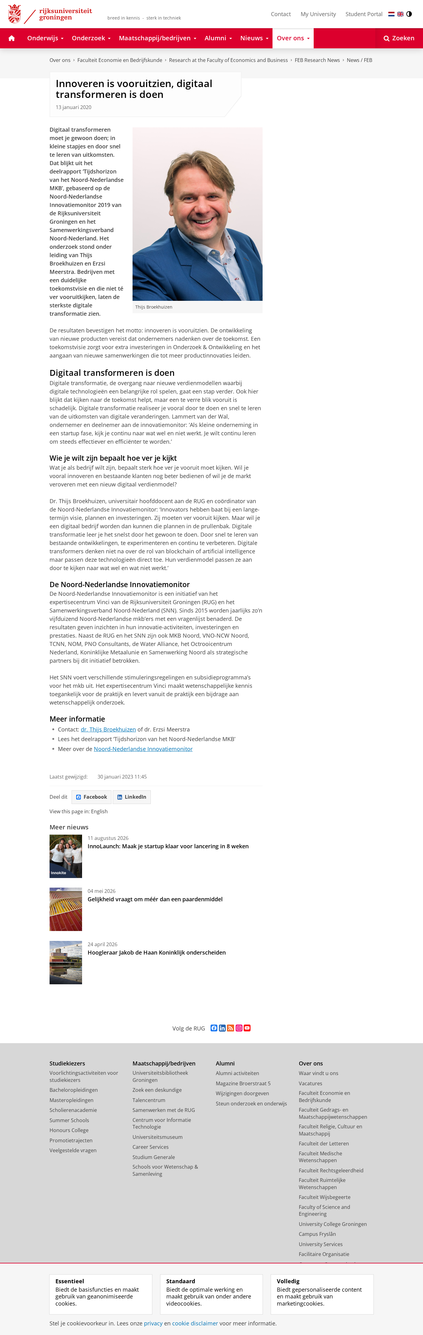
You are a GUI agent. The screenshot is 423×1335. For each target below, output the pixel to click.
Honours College (69, 1130)
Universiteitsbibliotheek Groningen (160, 1076)
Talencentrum (149, 1100)
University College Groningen (333, 1224)
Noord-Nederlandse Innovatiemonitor (143, 749)
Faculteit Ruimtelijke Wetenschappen (322, 1184)
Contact (281, 14)
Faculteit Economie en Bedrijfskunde (119, 60)
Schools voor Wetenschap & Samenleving (165, 1170)
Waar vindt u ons (318, 1073)
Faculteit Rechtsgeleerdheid (331, 1170)
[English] (400, 14)
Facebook (95, 796)
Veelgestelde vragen (73, 1150)
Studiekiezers (67, 1063)
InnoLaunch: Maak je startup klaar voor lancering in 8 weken (168, 846)
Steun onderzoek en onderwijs (251, 1103)
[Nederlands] (391, 14)
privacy (153, 1323)
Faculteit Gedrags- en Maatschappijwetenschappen (333, 1113)
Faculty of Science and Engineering (324, 1211)
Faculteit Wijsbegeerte (325, 1197)
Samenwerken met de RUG (164, 1110)
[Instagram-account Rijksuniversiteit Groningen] (239, 1028)
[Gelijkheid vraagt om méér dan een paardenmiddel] (66, 909)
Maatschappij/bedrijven (164, 1063)
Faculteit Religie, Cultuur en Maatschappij (330, 1130)
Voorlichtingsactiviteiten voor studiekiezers (84, 1076)
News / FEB (359, 60)
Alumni (225, 1063)
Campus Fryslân (317, 1234)
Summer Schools (69, 1120)
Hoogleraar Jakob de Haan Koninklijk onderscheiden (157, 952)
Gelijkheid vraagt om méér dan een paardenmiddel (155, 899)
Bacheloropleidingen (74, 1090)
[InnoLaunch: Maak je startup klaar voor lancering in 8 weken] (66, 856)
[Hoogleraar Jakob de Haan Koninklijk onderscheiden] (66, 962)
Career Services (151, 1147)
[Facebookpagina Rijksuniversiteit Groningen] (214, 1028)
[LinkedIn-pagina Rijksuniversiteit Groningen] (222, 1028)
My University (318, 14)
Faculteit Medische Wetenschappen (320, 1157)
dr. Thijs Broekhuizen (108, 729)
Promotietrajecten (71, 1140)
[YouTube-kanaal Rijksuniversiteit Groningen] (247, 1028)
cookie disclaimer (195, 1323)
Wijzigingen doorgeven (242, 1093)
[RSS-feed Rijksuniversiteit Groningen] (230, 1028)
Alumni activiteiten (237, 1073)
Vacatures (310, 1083)
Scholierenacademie (73, 1110)
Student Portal (364, 14)
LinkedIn (135, 796)
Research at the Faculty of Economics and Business (228, 60)
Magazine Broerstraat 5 (243, 1083)
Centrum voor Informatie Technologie (162, 1124)
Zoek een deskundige (157, 1090)
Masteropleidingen (72, 1100)
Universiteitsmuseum (158, 1137)
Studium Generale (154, 1157)
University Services (321, 1244)
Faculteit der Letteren (324, 1143)
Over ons (60, 60)
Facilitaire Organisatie (324, 1254)
